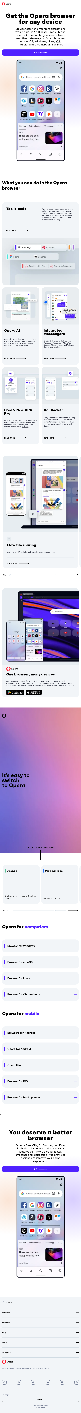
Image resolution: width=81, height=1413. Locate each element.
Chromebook (42, 44)
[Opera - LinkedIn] (62, 1382)
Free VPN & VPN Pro (18, 411)
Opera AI (12, 330)
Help (4, 1333)
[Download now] (15, 692)
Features (6, 1313)
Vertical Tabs (54, 870)
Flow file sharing (21, 545)
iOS (58, 41)
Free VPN (8, 422)
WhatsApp (67, 343)
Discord (47, 345)
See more (57, 44)
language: (77, 4)
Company (6, 1352)
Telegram (71, 345)
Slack (61, 345)
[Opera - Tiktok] (19, 1382)
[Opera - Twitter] (33, 1382)
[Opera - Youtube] (48, 1382)
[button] (40, 52)
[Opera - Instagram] (76, 1382)
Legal (4, 1342)
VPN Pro (25, 427)
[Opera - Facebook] (4, 1382)
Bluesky (54, 345)
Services (6, 1323)
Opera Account (32, 683)
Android (23, 44)
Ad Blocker (53, 410)
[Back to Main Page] (6, 3)
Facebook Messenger (53, 343)
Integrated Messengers (54, 332)
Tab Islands (16, 209)
